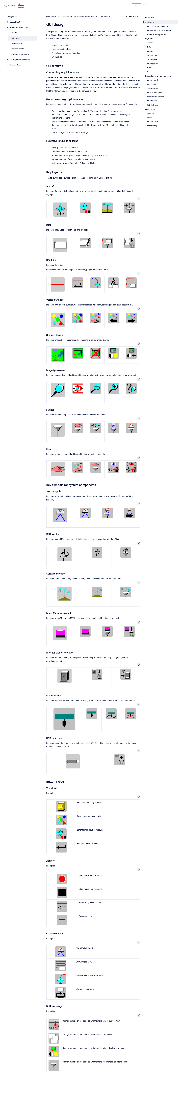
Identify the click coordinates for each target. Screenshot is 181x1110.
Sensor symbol (152, 80)
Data (149, 47)
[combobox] (160, 5)
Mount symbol (152, 101)
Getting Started (12, 17)
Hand (149, 72)
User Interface (17, 43)
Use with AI (132, 16)
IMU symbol (151, 84)
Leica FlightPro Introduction (18, 27)
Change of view (152, 121)
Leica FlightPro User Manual (62, 16)
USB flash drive (152, 105)
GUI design (15, 38)
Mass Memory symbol (155, 93)
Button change (152, 126)
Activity (149, 117)
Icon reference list (18, 49)
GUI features (149, 22)
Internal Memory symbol (155, 97)
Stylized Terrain (152, 59)
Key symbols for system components (158, 76)
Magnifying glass (153, 63)
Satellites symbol (153, 88)
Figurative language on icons (157, 35)
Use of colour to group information (159, 30)
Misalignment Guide (14, 65)
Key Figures (149, 39)
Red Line (150, 51)
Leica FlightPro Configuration (19, 54)
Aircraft (150, 43)
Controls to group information (157, 26)
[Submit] (146, 6)
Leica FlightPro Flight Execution (20, 59)
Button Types (150, 109)
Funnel (149, 68)
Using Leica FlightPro (14, 22)
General (14, 33)
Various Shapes (152, 55)
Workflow (150, 113)
